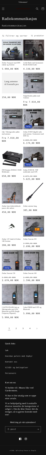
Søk (6, 350)
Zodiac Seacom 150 (8, 273)
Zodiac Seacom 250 (29, 239)
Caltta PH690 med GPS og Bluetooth (32, 308)
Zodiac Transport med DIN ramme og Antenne (11, 64)
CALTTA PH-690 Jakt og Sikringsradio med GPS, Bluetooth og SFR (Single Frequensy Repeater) (10, 310)
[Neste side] (37, 328)
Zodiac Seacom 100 (29, 273)
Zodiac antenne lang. (30, 206)
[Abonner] (38, 429)
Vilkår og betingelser (16, 367)
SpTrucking (19, 450)
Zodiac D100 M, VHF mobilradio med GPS (30, 171)
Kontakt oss (11, 362)
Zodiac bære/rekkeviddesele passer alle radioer (11, 207)
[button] (3, 9)
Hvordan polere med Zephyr (19, 356)
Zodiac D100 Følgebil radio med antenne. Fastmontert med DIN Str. (33, 134)
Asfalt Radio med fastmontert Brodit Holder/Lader (33, 64)
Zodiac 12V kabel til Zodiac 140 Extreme (11, 240)
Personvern (10, 373)
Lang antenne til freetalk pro (11, 82)
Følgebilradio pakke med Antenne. (31, 97)
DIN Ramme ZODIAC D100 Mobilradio (11, 171)
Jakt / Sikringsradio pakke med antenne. (11, 133)
